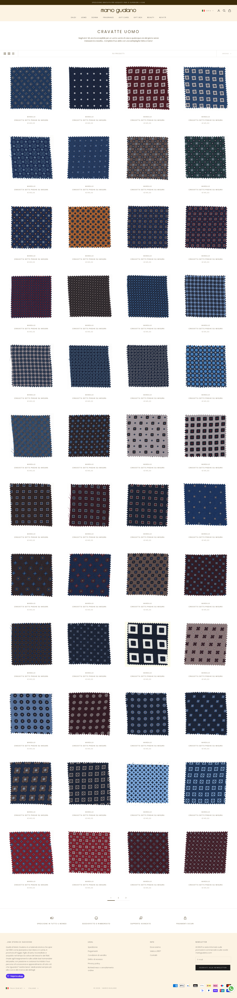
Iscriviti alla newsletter (213, 967)
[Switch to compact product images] (13, 53)
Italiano (32, 988)
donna (95, 18)
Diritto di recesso (95, 959)
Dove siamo (155, 947)
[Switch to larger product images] (5, 53)
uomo (84, 18)
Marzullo (31, 117)
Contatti (153, 955)
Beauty (150, 18)
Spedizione (93, 947)
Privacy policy (94, 963)
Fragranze (108, 18)
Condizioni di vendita (97, 955)
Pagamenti (93, 951)
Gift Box (138, 18)
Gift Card (124, 18)
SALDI (73, 18)
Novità (162, 18)
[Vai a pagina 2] (126, 898)
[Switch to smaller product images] (9, 53)
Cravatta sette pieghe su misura (31, 120)
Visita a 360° (155, 951)
